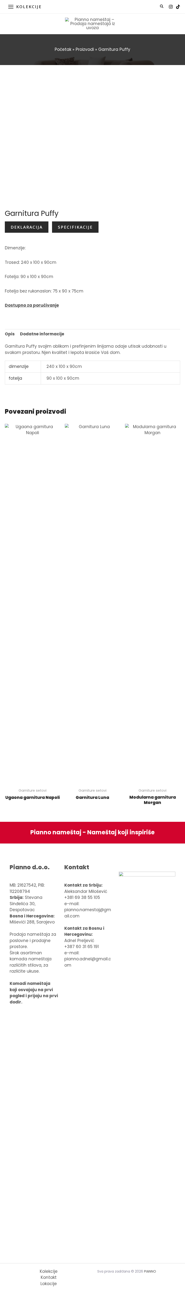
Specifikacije (75, 227)
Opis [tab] (10, 334)
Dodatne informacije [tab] (42, 334)
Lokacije (48, 1284)
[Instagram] (171, 7)
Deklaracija (27, 227)
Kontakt (49, 1277)
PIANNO (150, 1271)
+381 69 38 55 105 (82, 897)
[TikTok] (178, 7)
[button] (162, 7)
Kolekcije (49, 1271)
